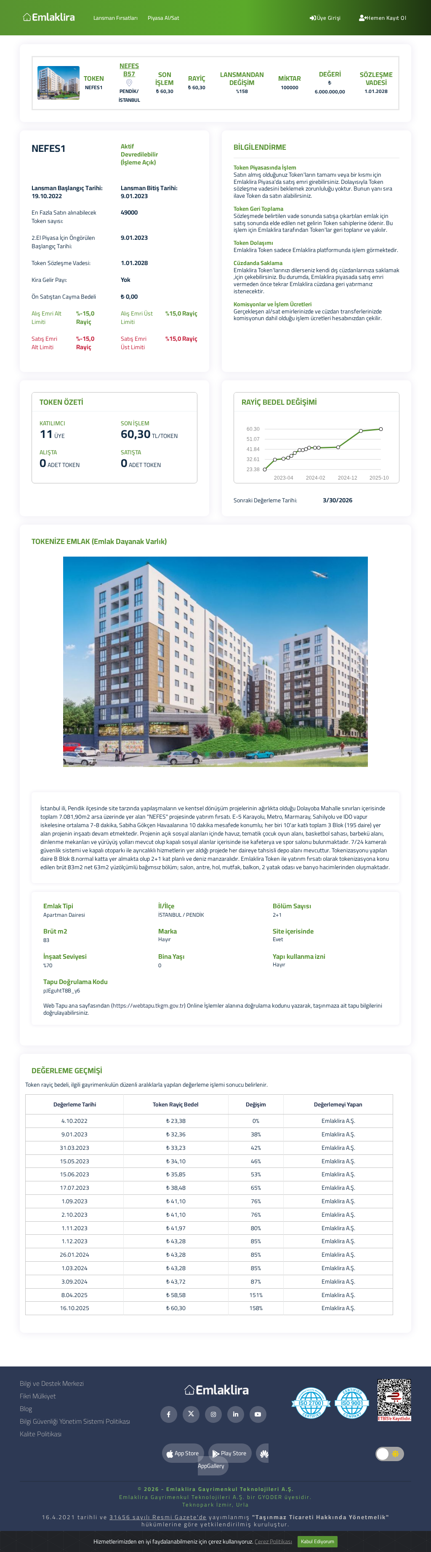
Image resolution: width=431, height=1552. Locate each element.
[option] (215, 662)
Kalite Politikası (40, 1434)
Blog (26, 1408)
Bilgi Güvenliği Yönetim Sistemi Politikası (75, 1421)
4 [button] (234, 756)
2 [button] (209, 756)
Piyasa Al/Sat (163, 18)
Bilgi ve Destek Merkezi (52, 1383)
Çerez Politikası (273, 1541)
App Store (186, 1453)
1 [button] (196, 756)
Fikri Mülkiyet (38, 1396)
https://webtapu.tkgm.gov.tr (148, 1005)
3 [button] (222, 756)
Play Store (233, 1453)
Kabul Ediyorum (317, 1541)
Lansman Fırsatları (115, 18)
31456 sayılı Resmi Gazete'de (158, 1517)
